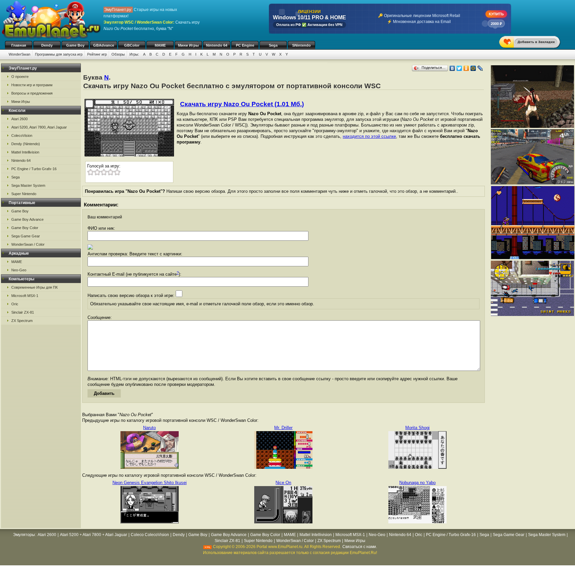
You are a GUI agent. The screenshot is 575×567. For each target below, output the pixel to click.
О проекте (20, 77)
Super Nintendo (23, 194)
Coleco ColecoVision (150, 534)
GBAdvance (103, 45)
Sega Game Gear (25, 236)
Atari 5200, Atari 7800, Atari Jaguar (39, 127)
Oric (14, 304)
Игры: (134, 54)
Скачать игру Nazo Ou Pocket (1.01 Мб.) (242, 104)
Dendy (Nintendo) (25, 144)
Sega (273, 45)
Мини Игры (188, 45)
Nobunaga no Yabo (417, 482)
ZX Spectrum (22, 321)
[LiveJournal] (480, 68)
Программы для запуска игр (59, 54)
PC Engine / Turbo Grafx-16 (34, 169)
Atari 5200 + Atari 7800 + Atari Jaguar (93, 534)
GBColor (131, 45)
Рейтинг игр (97, 54)
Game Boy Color (24, 228)
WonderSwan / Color (28, 244)
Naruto (149, 427)
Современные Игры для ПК (34, 287)
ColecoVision (21, 136)
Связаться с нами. (359, 546)
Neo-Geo (18, 270)
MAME (160, 45)
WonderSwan (19, 54)
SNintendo (301, 45)
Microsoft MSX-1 (24, 296)
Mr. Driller (283, 427)
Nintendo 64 (216, 45)
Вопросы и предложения (32, 93)
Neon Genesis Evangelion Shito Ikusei (149, 482)
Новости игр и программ (32, 85)
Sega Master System (28, 185)
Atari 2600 (19, 119)
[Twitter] (459, 68)
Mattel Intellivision (25, 152)
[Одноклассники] (466, 68)
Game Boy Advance (27, 219)
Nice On (283, 482)
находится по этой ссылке (369, 136)
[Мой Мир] (473, 68)
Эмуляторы (24, 534)
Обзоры (118, 54)
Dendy (47, 45)
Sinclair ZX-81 (22, 312)
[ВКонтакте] (452, 68)
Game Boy (75, 45)
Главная (18, 45)
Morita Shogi (417, 427)
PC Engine (245, 45)
